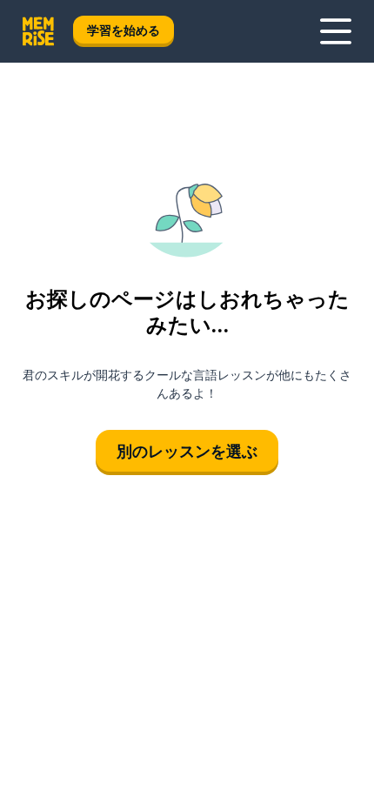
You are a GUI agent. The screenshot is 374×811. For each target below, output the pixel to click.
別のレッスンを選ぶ (187, 450)
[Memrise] (38, 31)
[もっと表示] (336, 31)
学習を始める (123, 30)
